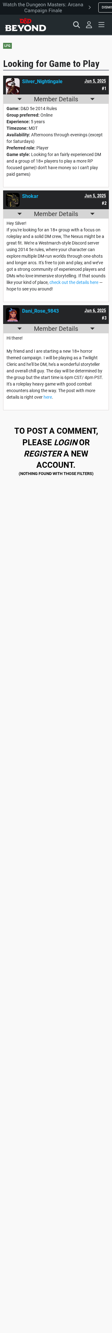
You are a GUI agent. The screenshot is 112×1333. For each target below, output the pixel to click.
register (43, 453)
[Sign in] (89, 24)
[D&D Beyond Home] (25, 24)
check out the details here (73, 282)
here (48, 397)
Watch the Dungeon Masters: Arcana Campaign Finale (43, 7)
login (65, 442)
